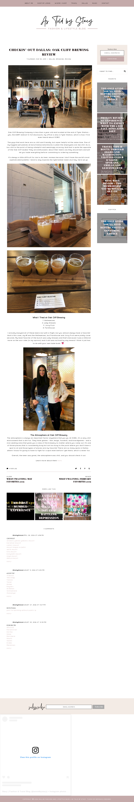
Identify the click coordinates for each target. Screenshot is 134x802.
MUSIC (94, 3)
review (68, 59)
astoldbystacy (40, 791)
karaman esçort (14, 543)
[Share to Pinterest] (85, 468)
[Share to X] (76, 468)
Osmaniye (11, 593)
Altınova (10, 627)
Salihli (9, 641)
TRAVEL (74, 3)
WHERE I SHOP (61, 3)
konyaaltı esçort (14, 554)
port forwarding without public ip (21, 610)
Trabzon (10, 575)
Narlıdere (11, 636)
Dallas (52, 59)
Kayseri (10, 586)
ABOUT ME (29, 3)
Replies (13, 468)
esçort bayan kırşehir (16, 547)
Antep (9, 584)
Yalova (10, 580)
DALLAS (85, 3)
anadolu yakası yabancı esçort (20, 541)
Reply (9, 561)
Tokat (9, 582)
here (59, 460)
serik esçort (12, 549)
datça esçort (12, 558)
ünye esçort (12, 556)
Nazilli (9, 638)
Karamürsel (12, 630)
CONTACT (105, 3)
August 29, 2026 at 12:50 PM (34, 622)
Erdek (9, 643)
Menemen (11, 645)
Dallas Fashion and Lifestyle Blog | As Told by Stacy (62, 799)
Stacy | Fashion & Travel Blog (16, 791)
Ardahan (10, 589)
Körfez (10, 632)
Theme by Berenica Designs (99, 799)
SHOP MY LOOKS (44, 3)
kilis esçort (11, 552)
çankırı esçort (13, 545)
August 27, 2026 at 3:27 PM (34, 605)
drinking (60, 59)
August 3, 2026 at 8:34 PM (34, 570)
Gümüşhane (12, 591)
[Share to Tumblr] (89, 468)
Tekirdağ (11, 578)
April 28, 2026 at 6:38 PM (33, 535)
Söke (9, 634)
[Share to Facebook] (80, 468)
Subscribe (112, 49)
